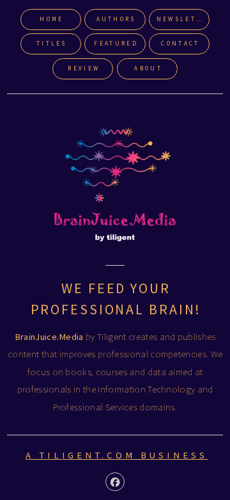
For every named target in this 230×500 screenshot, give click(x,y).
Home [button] (51, 19)
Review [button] (84, 68)
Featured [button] (115, 43)
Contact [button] (180, 43)
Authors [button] (116, 19)
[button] (114, 481)
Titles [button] (51, 43)
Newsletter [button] (183, 19)
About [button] (148, 68)
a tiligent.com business (117, 455)
